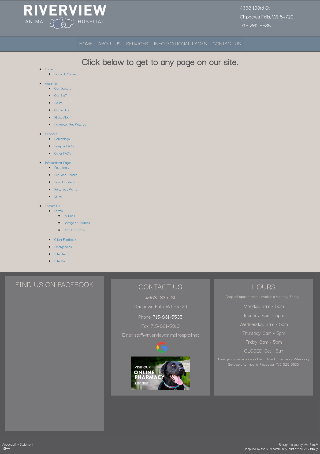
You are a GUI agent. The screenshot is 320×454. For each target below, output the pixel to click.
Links (58, 196)
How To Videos (64, 181)
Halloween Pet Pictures (70, 124)
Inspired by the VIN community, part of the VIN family (281, 448)
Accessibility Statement (17, 444)
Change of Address (77, 222)
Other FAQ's (62, 153)
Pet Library (61, 167)
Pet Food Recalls (65, 174)
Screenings (62, 138)
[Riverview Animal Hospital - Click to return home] (65, 15)
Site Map (60, 260)
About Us (109, 43)
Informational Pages (180, 43)
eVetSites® (311, 444)
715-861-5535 (256, 25)
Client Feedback (65, 239)
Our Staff (60, 95)
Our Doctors (62, 88)
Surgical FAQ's (64, 145)
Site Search (62, 253)
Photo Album (62, 117)
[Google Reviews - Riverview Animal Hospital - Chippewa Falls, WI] (162, 346)
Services (137, 43)
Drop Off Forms (74, 229)
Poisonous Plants (65, 189)
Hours (58, 102)
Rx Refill (69, 215)
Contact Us (226, 43)
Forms (58, 210)
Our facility (61, 109)
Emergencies (63, 246)
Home (86, 43)
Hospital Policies (65, 73)
